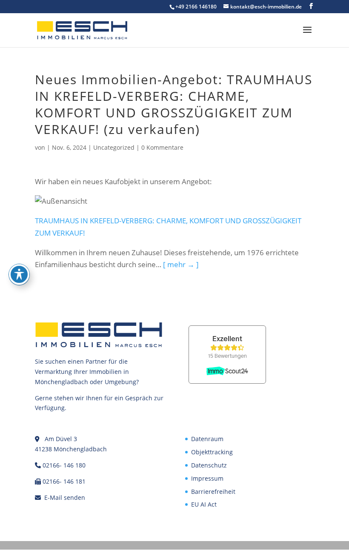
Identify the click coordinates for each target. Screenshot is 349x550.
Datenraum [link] (207, 439)
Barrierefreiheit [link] (213, 491)
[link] (82, 29)
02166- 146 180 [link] (64, 465)
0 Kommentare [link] (162, 147)
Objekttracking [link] (212, 452)
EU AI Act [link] (204, 504)
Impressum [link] (207, 478)
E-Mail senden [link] (64, 497)
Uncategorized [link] (113, 147)
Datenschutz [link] (209, 465)
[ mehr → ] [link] (181, 264)
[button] (311, 6)
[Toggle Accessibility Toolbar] (19, 274)
